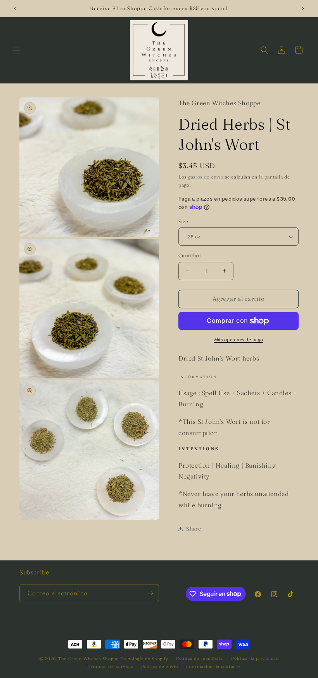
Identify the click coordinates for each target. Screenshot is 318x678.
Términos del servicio (109, 666)
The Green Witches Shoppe (88, 658)
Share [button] (193, 528)
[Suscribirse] (150, 593)
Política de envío (159, 666)
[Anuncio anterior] (15, 8)
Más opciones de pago (238, 339)
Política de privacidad (254, 658)
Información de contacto (212, 666)
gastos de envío (206, 177)
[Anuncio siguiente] (302, 8)
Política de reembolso (200, 658)
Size (183, 221)
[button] (16, 50)
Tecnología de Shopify (144, 658)
